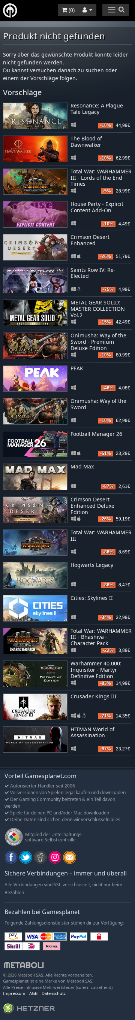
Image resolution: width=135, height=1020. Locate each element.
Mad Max (82, 466)
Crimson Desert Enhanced (90, 240)
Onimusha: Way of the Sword (98, 404)
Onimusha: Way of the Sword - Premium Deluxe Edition (98, 342)
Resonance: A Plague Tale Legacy (96, 108)
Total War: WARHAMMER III (101, 535)
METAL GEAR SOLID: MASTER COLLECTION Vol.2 (97, 309)
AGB (33, 993)
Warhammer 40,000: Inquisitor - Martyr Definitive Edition (96, 670)
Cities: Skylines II (91, 597)
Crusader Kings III (93, 696)
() (71, 9)
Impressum (14, 993)
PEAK (76, 368)
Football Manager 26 (96, 433)
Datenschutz (54, 993)
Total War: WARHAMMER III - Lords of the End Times (101, 178)
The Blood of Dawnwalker (86, 141)
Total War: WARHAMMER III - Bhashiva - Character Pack (101, 637)
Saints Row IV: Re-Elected (93, 273)
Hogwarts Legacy (91, 564)
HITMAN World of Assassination (92, 732)
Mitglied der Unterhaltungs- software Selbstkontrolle (54, 837)
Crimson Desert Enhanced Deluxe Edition (92, 506)
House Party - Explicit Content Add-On (96, 207)
